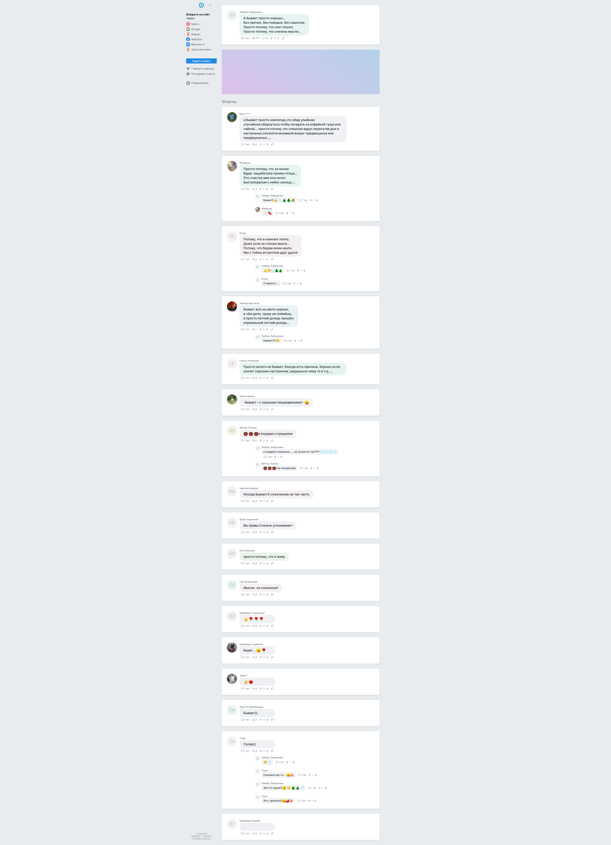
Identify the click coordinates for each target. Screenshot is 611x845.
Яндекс (195, 34)
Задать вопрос (201, 61)
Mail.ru (195, 24)
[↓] (277, 38)
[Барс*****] (233, 117)
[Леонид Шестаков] (233, 306)
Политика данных (201, 838)
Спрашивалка (199, 82)
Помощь (207, 836)
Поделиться (283, 37)
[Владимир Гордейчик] (233, 647)
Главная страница (202, 68)
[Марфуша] (233, 166)
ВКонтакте (197, 44)
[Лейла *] (233, 679)
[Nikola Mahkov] (233, 399)
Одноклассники (201, 49)
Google (195, 29)
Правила (196, 836)
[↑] (272, 38)
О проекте (201, 833)
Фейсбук (196, 39)
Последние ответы (203, 73)
